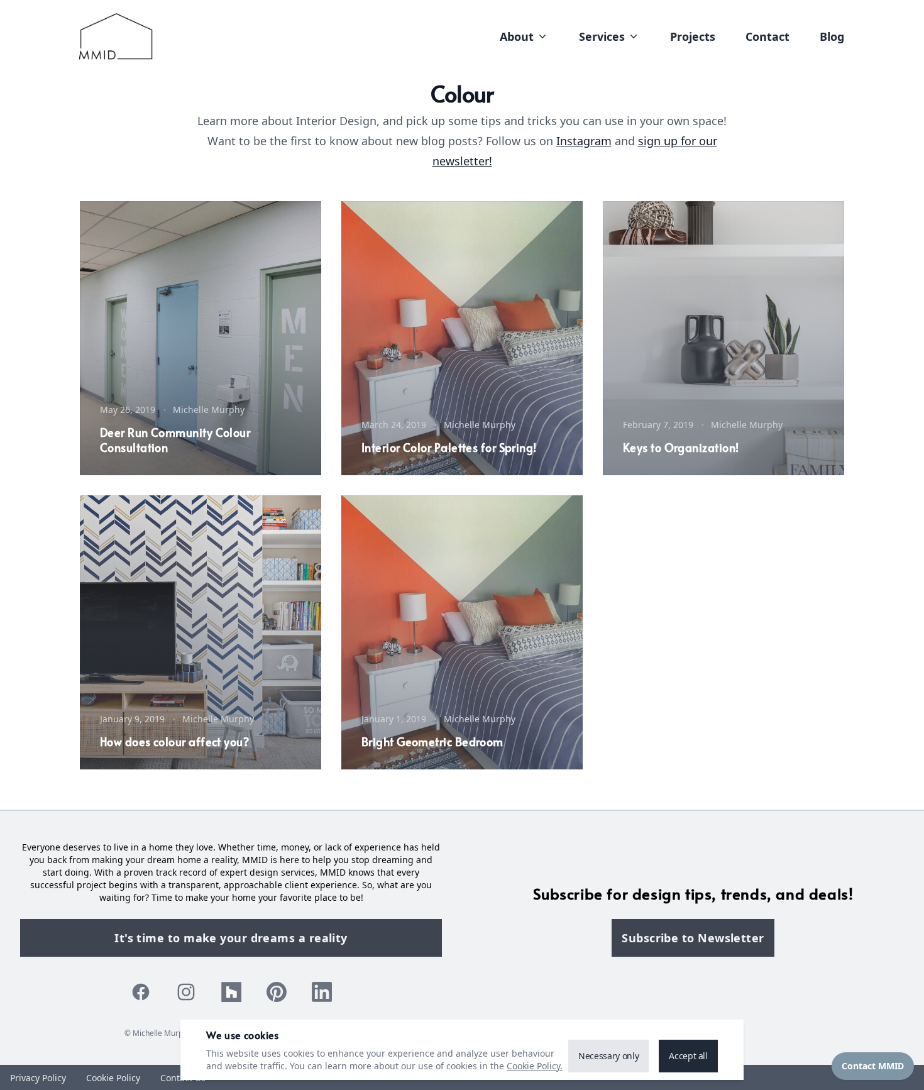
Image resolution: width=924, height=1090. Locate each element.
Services (602, 36)
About (517, 36)
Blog (832, 36)
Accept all (688, 1056)
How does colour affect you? (174, 741)
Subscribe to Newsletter (693, 937)
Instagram (584, 140)
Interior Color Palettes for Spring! (449, 447)
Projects (692, 36)
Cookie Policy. (535, 1066)
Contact (767, 36)
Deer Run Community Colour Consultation (175, 439)
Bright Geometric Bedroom (432, 741)
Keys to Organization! (681, 447)
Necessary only (608, 1056)
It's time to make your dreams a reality (231, 937)
